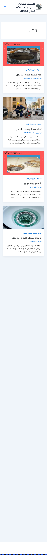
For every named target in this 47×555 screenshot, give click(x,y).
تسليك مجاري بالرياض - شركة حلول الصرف (25, 7)
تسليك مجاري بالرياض (33, 70)
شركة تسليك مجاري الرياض (32, 233)
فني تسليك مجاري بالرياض (28, 74)
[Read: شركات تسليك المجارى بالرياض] (23, 217)
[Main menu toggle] (5, 7)
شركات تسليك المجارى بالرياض (26, 238)
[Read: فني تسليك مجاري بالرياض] (23, 54)
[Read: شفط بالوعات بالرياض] (23, 163)
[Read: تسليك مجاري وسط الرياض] (23, 109)
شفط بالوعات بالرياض (31, 183)
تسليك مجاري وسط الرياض (28, 129)
